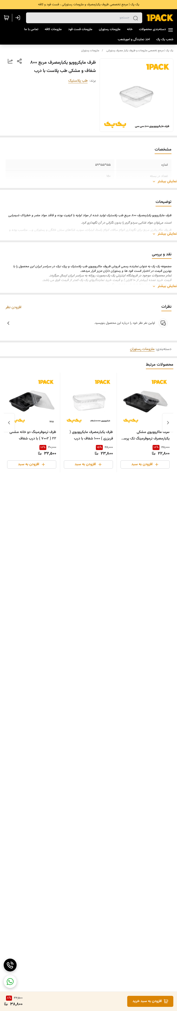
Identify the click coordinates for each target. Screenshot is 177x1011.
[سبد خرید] (6, 17)
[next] (9, 422)
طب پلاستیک (78, 81)
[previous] (168, 422)
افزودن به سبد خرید (147, 1001)
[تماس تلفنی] (10, 965)
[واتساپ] (10, 981)
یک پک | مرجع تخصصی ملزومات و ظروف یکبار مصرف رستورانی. (139, 50)
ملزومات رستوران (90, 50)
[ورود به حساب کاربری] (18, 18)
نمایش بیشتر (167, 181)
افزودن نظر (13, 307)
